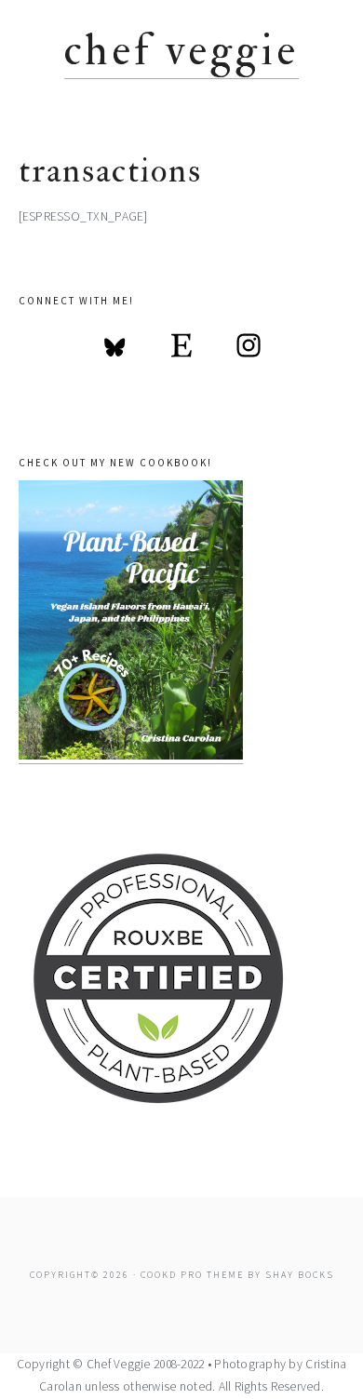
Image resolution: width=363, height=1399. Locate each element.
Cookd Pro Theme (192, 1275)
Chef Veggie (181, 50)
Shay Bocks (299, 1275)
